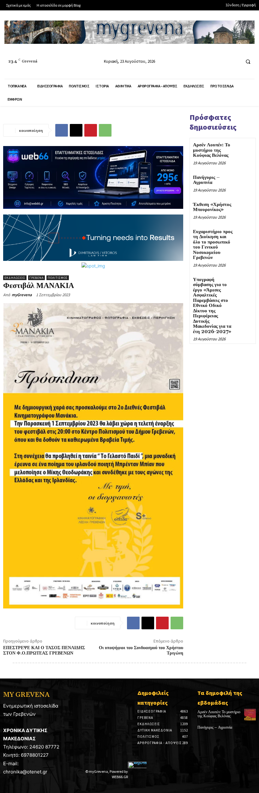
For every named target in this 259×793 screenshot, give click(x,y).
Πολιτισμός (58, 278)
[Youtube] (234, 61)
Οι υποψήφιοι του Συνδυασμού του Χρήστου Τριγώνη (141, 650)
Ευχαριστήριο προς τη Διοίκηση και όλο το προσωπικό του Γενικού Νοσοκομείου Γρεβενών (212, 245)
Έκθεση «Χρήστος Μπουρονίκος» (212, 207)
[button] (248, 61)
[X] (76, 130)
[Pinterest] (90, 130)
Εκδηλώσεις (14, 278)
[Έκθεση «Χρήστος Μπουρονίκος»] (244, 208)
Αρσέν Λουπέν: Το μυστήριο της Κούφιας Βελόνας (211, 150)
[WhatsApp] (105, 130)
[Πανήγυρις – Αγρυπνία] (244, 181)
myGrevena (22, 294)
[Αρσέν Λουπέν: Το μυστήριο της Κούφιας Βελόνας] (244, 149)
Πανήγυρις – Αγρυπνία (206, 180)
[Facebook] (211, 61)
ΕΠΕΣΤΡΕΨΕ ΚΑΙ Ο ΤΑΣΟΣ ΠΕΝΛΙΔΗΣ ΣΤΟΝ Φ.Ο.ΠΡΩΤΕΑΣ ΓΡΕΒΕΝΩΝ (44, 650)
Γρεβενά (36, 278)
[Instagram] (222, 61)
